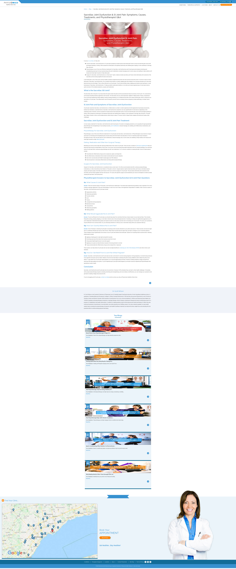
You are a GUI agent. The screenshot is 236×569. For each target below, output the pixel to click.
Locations (107, 561)
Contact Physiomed (122, 561)
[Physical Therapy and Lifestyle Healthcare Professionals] (11, 3)
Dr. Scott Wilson (91, 60)
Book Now (105, 537)
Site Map (132, 561)
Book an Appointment (226, 4)
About (210, 5)
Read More (88, 337)
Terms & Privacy (140, 561)
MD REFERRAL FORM (224, 1)
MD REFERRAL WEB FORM (212, 1)
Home (85, 9)
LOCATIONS (205, 5)
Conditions (86, 561)
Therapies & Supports (97, 561)
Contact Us (216, 5)
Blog (90, 9)
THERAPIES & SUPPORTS (193, 5)
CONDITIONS (182, 5)
